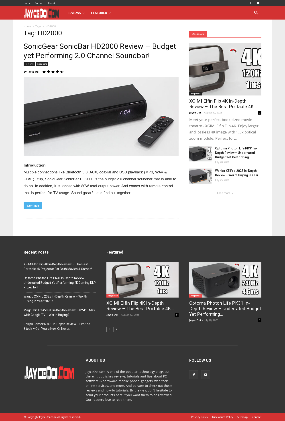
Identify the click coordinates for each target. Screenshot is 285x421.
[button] (256, 13)
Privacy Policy (199, 417)
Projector (195, 93)
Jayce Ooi (33, 71)
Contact (39, 3)
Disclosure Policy (222, 417)
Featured (99, 13)
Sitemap (242, 417)
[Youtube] (258, 3)
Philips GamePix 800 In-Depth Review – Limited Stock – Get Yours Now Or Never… (57, 326)
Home (27, 3)
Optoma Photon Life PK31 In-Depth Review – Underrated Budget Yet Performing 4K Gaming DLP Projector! (60, 282)
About (51, 3)
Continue (33, 205)
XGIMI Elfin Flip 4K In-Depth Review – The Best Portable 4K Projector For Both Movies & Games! (58, 266)
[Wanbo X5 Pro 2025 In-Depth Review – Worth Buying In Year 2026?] (200, 176)
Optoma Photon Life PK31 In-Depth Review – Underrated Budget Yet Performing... (236, 153)
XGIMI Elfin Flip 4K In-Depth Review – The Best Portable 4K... (223, 103)
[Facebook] (250, 3)
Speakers (42, 63)
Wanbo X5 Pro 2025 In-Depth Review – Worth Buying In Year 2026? (55, 299)
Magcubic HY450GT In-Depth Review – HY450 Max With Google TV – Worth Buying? (59, 312)
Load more (223, 193)
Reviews (74, 13)
